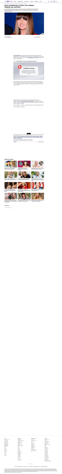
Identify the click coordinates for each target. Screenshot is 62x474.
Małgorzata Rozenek (20, 442)
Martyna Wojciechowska (47, 444)
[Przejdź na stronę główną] (8, 1)
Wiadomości (5, 446)
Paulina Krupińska (47, 439)
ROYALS (41, 1)
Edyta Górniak (19, 439)
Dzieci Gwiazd (26, 1)
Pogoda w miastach (33, 450)
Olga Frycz (46, 440)
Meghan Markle (6, 442)
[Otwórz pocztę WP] (48, 1)
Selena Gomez (19, 441)
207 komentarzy (37, 37)
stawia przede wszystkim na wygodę (27, 101)
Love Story (31, 1)
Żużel (18, 458)
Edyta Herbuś (46, 443)
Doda (31, 442)
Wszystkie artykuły (33, 446)
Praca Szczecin (46, 453)
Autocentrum (19, 455)
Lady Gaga (19, 444)
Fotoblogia (19, 454)
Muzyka (15, 1)
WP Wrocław (19, 456)
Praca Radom (46, 452)
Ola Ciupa (32, 439)
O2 (31, 451)
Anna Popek (32, 444)
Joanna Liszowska (47, 441)
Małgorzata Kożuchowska (21, 440)
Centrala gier (19, 457)
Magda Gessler (19, 443)
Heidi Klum (32, 441)
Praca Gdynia (46, 454)
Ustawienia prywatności (43, 466)
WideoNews (36, 1)
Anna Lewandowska (16, 55)
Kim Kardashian (33, 443)
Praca (5, 453)
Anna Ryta (8, 36)
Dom (18, 446)
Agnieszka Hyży (6, 444)
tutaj (20, 472)
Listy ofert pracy (46, 459)
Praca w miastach (47, 457)
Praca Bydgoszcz (47, 455)
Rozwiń (28, 133)
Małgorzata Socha (6, 443)
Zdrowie (5, 452)
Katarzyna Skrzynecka (33, 440)
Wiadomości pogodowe (34, 449)
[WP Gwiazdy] (10, 1)
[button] (51, 1)
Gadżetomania (19, 453)
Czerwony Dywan (20, 1)
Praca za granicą (46, 458)
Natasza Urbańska (47, 442)
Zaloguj (54, 1)
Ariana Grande (6, 441)
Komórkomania (19, 452)
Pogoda (5, 454)
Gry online (5, 455)
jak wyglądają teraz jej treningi (33, 57)
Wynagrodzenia (19, 459)
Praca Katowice (46, 456)
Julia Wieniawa (6, 440)
